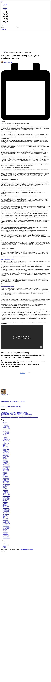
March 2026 (5, 425)
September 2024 (6, 442)
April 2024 (5, 446)
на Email (29, 372)
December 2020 (6, 494)
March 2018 (5, 534)
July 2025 (5, 434)
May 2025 (5, 437)
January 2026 (6, 427)
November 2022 (6, 467)
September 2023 (6, 455)
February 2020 (6, 506)
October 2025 (6, 431)
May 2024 (5, 445)
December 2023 (6, 451)
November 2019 (6, 510)
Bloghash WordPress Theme (26, 549)
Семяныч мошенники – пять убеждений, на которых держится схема (16, 414)
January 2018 (6, 536)
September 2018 (6, 527)
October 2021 (6, 482)
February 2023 (6, 463)
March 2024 (5, 448)
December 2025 (6, 428)
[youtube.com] (5, 22)
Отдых (4, 546)
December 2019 (6, 509)
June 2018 (5, 530)
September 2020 (6, 498)
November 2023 (6, 452)
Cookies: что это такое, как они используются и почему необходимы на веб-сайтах (19, 417)
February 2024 (6, 449)
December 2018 (6, 523)
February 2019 (6, 521)
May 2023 (5, 460)
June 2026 (5, 422)
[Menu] (1, 2)
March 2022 (5, 476)
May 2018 (5, 532)
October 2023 (6, 454)
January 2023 (6, 464)
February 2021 (6, 492)
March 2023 (5, 462)
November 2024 (6, 440)
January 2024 (6, 450)
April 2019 (5, 518)
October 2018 (6, 526)
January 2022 (6, 479)
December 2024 (6, 439)
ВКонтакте (22, 372)
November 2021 (6, 481)
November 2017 (6, 538)
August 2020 (6, 499)
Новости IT (5, 545)
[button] (14, 27)
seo (4, 543)
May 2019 (5, 517)
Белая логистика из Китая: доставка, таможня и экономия (14, 412)
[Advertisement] (25, 40)
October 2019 (6, 511)
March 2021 (5, 491)
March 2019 (5, 520)
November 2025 (6, 429)
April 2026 (5, 423)
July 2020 (5, 500)
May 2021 (5, 488)
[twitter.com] (5, 15)
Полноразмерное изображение (7, 259)
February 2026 (6, 426)
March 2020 (5, 505)
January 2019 (6, 522)
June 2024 (5, 444)
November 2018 (6, 524)
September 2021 (6, 484)
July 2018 (5, 529)
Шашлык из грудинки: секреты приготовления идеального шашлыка (16, 415)
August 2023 (6, 456)
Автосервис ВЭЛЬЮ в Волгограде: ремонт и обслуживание (14, 413)
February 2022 (6, 478)
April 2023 (5, 461)
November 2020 (6, 496)
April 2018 (5, 533)
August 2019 (6, 514)
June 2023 (5, 458)
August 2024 (6, 443)
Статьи (4, 547)
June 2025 (5, 436)
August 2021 (6, 485)
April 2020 (5, 504)
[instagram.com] (5, 19)
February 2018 (6, 535)
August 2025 (6, 433)
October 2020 (6, 497)
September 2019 (6, 512)
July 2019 (5, 515)
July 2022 (5, 472)
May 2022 (5, 474)
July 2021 (5, 486)
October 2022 (6, 468)
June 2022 (5, 473)
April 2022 (5, 475)
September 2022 (6, 469)
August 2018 (6, 528)
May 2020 (5, 503)
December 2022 (6, 466)
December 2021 (6, 480)
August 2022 (6, 470)
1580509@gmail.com (5, 394)
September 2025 (6, 432)
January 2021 (6, 493)
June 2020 (5, 502)
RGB (2, 1)
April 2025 (5, 438)
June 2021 (5, 487)
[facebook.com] (5, 12)
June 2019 (5, 516)
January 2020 (6, 508)
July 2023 (5, 457)
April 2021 (5, 490)
